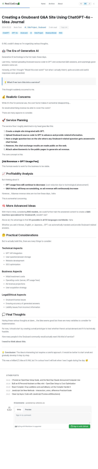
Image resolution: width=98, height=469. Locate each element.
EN (85, 4)
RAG (60, 33)
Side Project (32, 27)
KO (81, 4)
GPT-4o (15, 33)
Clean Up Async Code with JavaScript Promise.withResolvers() (36, 394)
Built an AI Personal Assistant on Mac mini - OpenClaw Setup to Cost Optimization (44, 383)
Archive (52, 4)
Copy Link (64, 27)
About (60, 4)
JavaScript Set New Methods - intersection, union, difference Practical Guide (42, 390)
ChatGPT (6, 33)
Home (43, 4)
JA (89, 4)
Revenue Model (51, 33)
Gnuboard (42, 27)
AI (25, 27)
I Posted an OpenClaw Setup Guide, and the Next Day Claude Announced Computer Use (46, 380)
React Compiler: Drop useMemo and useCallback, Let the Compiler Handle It (41, 387)
